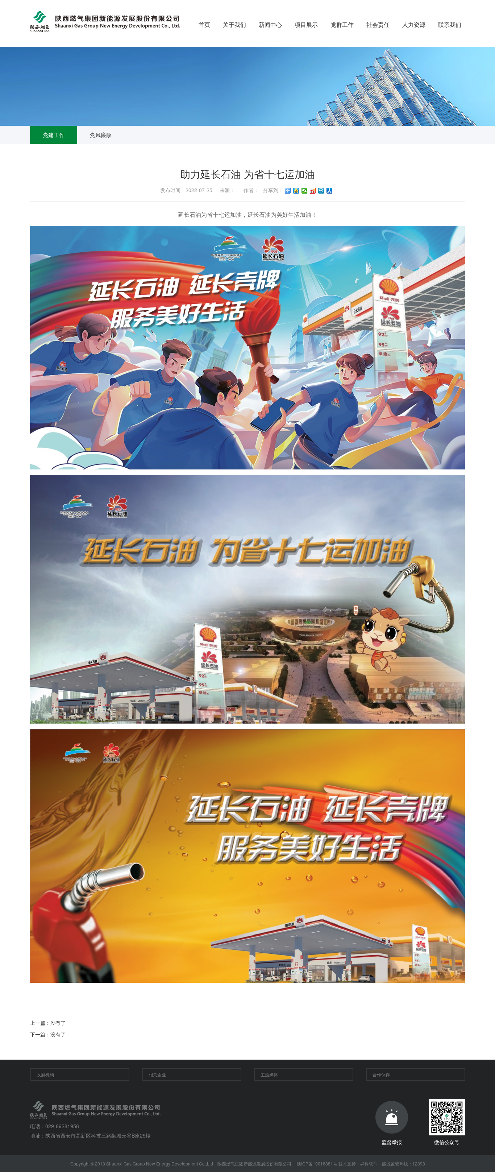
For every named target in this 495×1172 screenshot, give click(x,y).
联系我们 (449, 24)
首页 (204, 24)
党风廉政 (101, 134)
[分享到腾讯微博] (321, 191)
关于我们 (234, 24)
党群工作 (342, 24)
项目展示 (306, 24)
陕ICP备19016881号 (317, 1163)
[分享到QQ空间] (296, 191)
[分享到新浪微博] (313, 191)
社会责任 (378, 24)
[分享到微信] (304, 191)
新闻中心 (270, 24)
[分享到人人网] (329, 191)
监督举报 (392, 1142)
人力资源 (413, 24)
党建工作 (54, 134)
